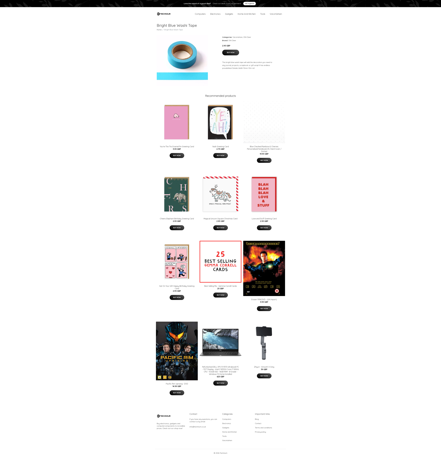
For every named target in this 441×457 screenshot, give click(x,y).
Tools (262, 14)
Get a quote (249, 3)
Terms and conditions (263, 428)
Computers (200, 14)
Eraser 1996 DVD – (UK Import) (264, 299)
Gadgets (229, 14)
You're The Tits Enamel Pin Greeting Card (177, 146)
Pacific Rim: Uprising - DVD (177, 384)
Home (159, 30)
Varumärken (276, 14)
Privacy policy (260, 432)
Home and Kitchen (247, 14)
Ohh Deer (247, 37)
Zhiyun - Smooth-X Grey (264, 367)
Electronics (215, 14)
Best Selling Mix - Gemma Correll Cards (220, 286)
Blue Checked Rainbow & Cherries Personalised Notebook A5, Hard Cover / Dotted (264, 148)
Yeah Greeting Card (220, 146)
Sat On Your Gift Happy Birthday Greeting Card (176, 287)
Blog (257, 419)
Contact (258, 423)
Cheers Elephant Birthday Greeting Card (177, 218)
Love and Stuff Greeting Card (264, 218)
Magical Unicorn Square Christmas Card (220, 218)
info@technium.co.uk (197, 427)
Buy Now (230, 52)
